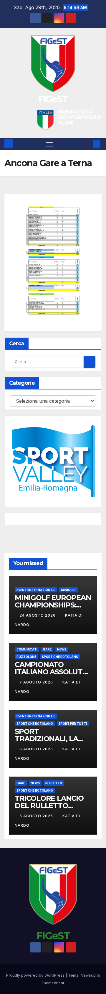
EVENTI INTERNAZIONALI (35, 590)
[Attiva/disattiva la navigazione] (49, 144)
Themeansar (52, 982)
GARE (47, 649)
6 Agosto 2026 (36, 749)
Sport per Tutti (73, 723)
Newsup (88, 975)
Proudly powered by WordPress (36, 975)
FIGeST (53, 99)
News (61, 649)
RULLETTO (53, 783)
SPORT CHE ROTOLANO (60, 656)
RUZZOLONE (26, 656)
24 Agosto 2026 (38, 615)
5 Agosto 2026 (36, 816)
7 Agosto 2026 (36, 682)
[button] (88, 144)
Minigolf (68, 590)
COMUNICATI (26, 649)
